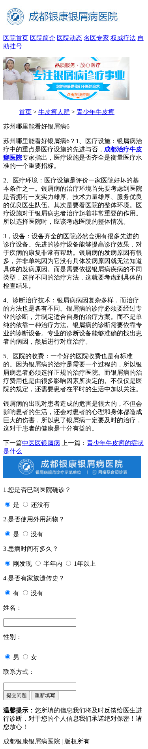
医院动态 (69, 38)
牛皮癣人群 (54, 112)
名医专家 (96, 38)
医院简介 (42, 38)
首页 (25, 112)
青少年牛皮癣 (95, 112)
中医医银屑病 (41, 443)
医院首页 (15, 38)
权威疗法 (123, 38)
